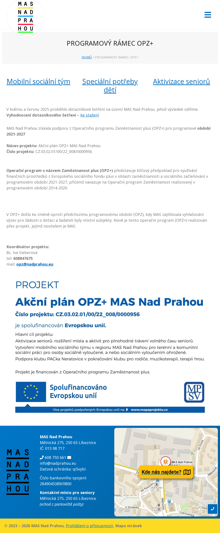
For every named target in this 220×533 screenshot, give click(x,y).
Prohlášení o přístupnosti (89, 525)
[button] (207, 15)
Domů (87, 57)
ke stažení (89, 115)
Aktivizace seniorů (181, 81)
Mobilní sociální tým (38, 81)
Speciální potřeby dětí (110, 85)
